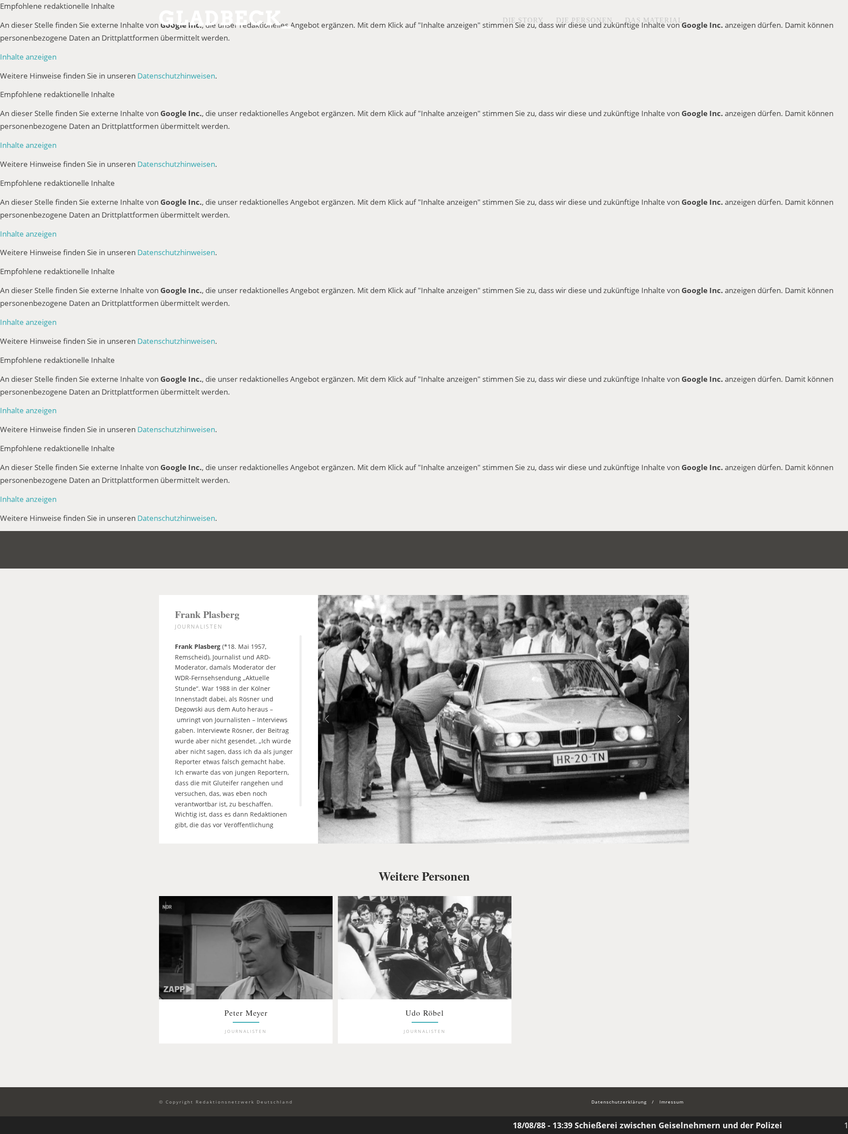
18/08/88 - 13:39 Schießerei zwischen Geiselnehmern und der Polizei (596, 1125)
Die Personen (584, 20)
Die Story (523, 20)
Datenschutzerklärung (619, 1102)
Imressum (671, 1102)
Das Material (654, 20)
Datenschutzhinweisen (176, 76)
